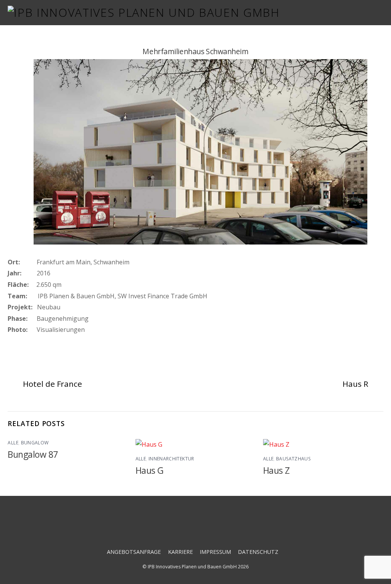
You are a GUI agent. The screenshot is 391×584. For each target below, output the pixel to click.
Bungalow (35, 442)
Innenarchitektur (171, 458)
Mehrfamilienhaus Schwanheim (195, 51)
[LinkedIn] (218, 527)
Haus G (150, 470)
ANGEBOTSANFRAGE (134, 551)
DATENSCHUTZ (258, 551)
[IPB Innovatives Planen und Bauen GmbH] (144, 12)
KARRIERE (180, 551)
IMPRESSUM (215, 551)
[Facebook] (175, 527)
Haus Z (276, 470)
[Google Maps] (196, 527)
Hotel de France (52, 383)
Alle (13, 442)
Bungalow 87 (33, 454)
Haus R (355, 383)
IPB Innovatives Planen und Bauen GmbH (192, 566)
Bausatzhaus (293, 458)
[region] (195, 153)
